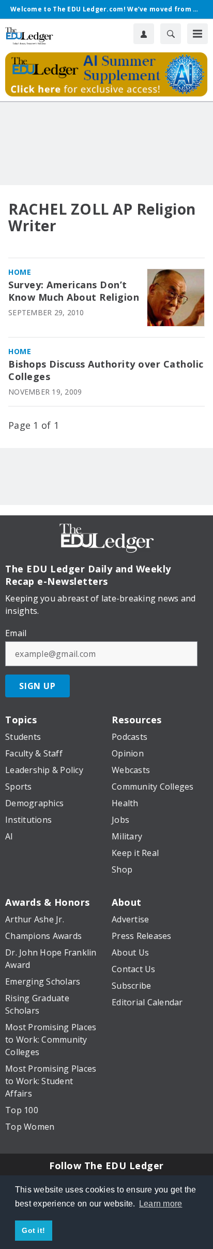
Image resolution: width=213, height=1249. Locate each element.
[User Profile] (143, 33)
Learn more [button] (160, 1203)
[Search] (170, 33)
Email (15, 633)
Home (19, 272)
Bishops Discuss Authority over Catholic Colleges (106, 370)
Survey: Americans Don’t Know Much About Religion (73, 291)
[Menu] (197, 33)
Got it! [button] (33, 1230)
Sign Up (37, 686)
